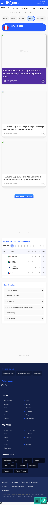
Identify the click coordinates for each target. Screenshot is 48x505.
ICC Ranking (30, 418)
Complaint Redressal (17, 486)
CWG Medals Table (13, 296)
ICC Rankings (11, 313)
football (14, 13)
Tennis (17, 460)
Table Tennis (21, 471)
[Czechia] (9, 273)
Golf (5, 466)
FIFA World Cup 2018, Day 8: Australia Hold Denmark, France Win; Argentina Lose (22, 73)
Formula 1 (7, 460)
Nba (12, 466)
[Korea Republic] (9, 267)
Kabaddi (22, 466)
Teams (21, 13)
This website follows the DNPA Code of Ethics (17, 494)
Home (5, 18)
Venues (6, 418)
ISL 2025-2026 (38, 8)
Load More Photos (23, 196)
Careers (30, 486)
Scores (15, 8)
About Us (15, 482)
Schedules (41, 18)
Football (5, 8)
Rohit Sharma (11, 318)
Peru (26, 13)
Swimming (7, 471)
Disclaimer (34, 482)
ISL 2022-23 (8, 430)
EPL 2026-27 (25, 8)
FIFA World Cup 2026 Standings (16, 241)
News (13, 18)
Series (28, 401)
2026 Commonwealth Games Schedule (20, 307)
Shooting (32, 466)
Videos (6, 411)
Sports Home (6, 13)
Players (28, 415)
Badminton (39, 460)
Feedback (24, 482)
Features (29, 411)
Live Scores (8, 401)
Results (28, 404)
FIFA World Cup (12, 290)
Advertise (5, 482)
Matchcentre (8, 448)
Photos (30, 18)
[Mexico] (9, 256)
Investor (4, 486)
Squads (21, 18)
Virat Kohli (10, 301)
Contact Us (5, 490)
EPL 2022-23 (30, 430)
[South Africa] (9, 262)
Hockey (27, 460)
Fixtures (6, 404)
